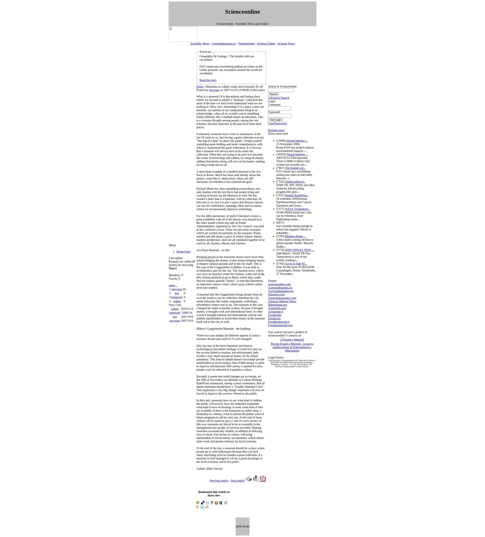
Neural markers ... (297, 154)
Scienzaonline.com (279, 284)
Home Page (183, 251)
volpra (177, 301)
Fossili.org (274, 318)
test (177, 293)
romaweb (176, 297)
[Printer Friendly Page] (248, 480)
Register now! (276, 130)
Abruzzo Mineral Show (282, 301)
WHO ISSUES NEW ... (299, 250)
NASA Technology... (297, 209)
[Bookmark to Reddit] (225, 503)
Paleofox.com (276, 294)
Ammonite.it (275, 311)
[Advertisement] (181, 14)
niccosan (177, 289)
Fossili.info (274, 315)
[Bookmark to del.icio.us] (202, 503)
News (199, 86)
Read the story (208, 80)
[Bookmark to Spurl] (202, 507)
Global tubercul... (295, 181)
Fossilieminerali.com (280, 325)
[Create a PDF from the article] (263, 480)
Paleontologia (246, 43)
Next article (237, 480)
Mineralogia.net (277, 304)
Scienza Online (266, 43)
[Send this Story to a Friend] (256, 480)
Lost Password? (277, 123)
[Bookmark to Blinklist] (197, 503)
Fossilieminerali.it (278, 321)
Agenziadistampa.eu (224, 43)
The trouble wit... (295, 168)
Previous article (219, 480)
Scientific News (199, 43)
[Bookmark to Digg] (207, 503)
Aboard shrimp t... (297, 140)
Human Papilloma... (297, 195)
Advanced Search (278, 97)
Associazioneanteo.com (282, 298)
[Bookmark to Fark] (211, 503)
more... (173, 285)
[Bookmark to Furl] (216, 503)
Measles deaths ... (295, 236)
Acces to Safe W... (296, 263)
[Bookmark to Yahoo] (207, 507)
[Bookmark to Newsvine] (220, 503)
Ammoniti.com (277, 308)
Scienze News (286, 43)
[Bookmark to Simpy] (197, 507)
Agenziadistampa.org (280, 291)
